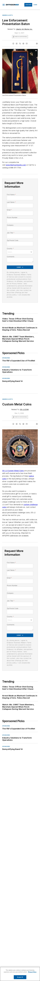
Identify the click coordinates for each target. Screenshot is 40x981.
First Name (11, 194)
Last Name (11, 202)
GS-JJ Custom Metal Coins (13, 471)
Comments (10, 257)
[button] (3, 4)
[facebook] (13, 43)
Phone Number (12, 217)
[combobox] (20, 252)
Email (9, 210)
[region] (20, 974)
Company (10, 225)
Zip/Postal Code (12, 240)
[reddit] (23, 43)
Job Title (10, 233)
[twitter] (20, 43)
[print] (37, 43)
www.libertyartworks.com (16, 165)
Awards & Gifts (7, 15)
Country (10, 248)
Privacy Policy (32, 972)
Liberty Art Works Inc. (24, 29)
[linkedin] (17, 43)
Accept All (20, 977)
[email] (27, 43)
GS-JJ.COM (24, 409)
